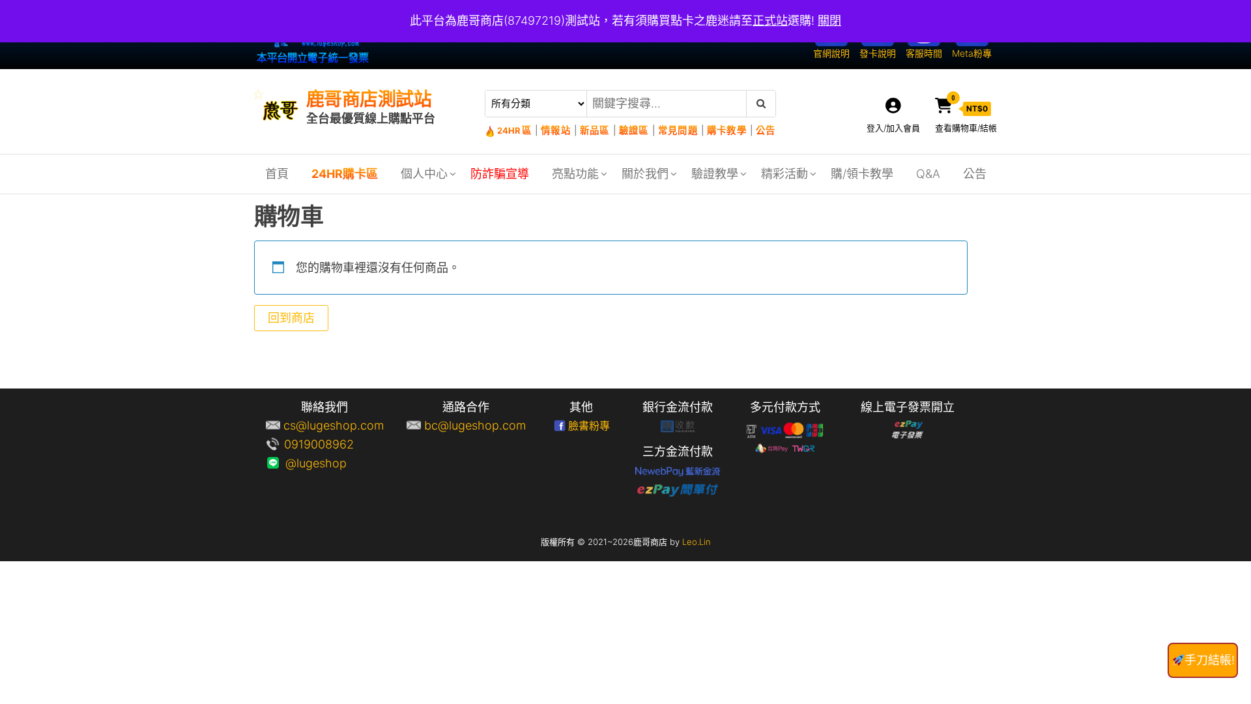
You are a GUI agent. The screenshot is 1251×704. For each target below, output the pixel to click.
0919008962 (333, 444)
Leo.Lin (696, 541)
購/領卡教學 (862, 174)
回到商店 (291, 318)
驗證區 (634, 130)
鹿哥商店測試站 (368, 99)
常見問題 (678, 130)
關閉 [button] (829, 20)
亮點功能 (575, 174)
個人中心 (424, 174)
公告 (765, 130)
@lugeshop (333, 463)
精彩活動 (784, 174)
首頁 (277, 174)
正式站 (770, 20)
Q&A (928, 174)
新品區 (595, 130)
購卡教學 (727, 130)
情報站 (556, 130)
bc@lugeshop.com (475, 425)
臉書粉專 (589, 425)
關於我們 (645, 174)
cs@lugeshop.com (333, 425)
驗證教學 (714, 174)
